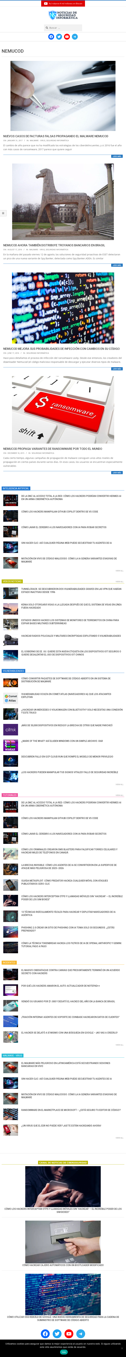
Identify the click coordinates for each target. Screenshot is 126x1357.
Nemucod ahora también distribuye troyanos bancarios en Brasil (54, 245)
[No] (122, 1348)
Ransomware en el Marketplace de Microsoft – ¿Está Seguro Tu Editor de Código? (71, 1110)
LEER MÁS (117, 156)
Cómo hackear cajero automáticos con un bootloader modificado (63, 1265)
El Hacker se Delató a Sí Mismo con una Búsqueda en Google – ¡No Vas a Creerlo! (69, 1032)
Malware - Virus (37, 140)
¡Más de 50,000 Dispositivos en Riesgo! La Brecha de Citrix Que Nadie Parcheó (67, 725)
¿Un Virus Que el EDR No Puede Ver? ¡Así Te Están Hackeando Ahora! (61, 1125)
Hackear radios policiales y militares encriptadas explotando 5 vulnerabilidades (71, 636)
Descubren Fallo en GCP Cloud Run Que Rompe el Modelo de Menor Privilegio (67, 756)
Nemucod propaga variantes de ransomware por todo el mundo (52, 448)
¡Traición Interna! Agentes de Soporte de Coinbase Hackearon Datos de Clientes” (70, 1017)
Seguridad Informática (57, 140)
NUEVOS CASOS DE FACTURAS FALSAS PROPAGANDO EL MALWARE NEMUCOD (55, 136)
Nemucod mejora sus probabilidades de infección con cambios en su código (61, 348)
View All (120, 570)
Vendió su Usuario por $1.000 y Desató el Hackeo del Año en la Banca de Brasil (68, 1001)
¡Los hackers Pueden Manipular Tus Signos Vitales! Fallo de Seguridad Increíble (69, 772)
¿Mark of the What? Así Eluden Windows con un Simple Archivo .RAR (62, 741)
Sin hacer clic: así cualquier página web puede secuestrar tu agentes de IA (66, 543)
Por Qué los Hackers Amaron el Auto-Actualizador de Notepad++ (60, 986)
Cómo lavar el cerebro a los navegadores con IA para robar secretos (63, 527)
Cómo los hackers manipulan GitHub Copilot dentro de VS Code (59, 511)
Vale (64, 1352)
